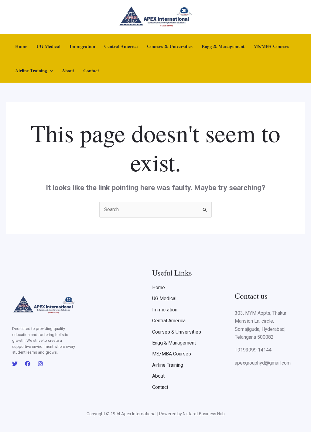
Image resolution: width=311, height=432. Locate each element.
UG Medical (48, 46)
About (68, 70)
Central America (121, 46)
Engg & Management (223, 46)
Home (21, 46)
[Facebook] (27, 363)
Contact (91, 70)
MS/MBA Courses (271, 46)
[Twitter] (15, 363)
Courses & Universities (170, 46)
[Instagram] (40, 363)
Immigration (82, 46)
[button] (50, 70)
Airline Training (31, 70)
